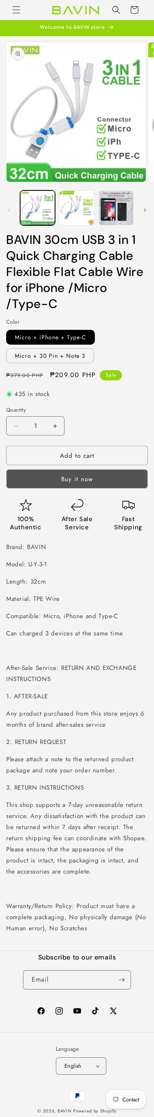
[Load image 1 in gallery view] (37, 207)
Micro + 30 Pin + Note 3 (50, 356)
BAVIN (64, 1111)
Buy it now (77, 479)
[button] (16, 10)
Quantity (16, 410)
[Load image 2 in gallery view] (76, 207)
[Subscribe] (122, 980)
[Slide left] (9, 210)
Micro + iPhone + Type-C (50, 337)
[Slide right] (145, 210)
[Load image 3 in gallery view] (116, 207)
